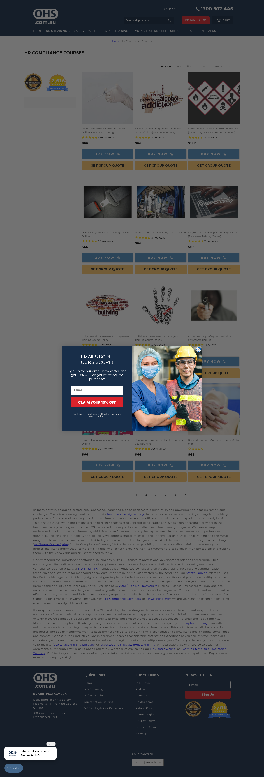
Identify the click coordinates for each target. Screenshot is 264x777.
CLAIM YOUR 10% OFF (97, 402)
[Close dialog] (199, 349)
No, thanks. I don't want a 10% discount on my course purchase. (97, 415)
